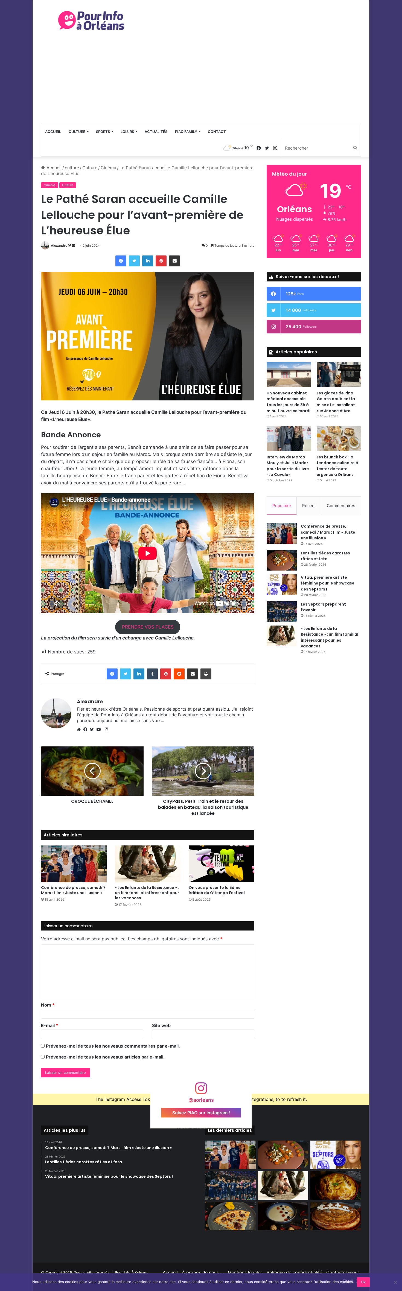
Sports (103, 131)
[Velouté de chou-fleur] (283, 1216)
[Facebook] (86, 729)
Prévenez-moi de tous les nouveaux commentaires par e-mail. (113, 1046)
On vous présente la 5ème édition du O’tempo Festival (217, 890)
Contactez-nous (343, 1272)
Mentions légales (245, 1272)
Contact (217, 131)
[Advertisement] (201, 82)
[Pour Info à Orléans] (91, 20)
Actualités (156, 131)
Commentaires (341, 505)
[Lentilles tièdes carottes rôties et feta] (282, 560)
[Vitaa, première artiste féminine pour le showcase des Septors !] (282, 584)
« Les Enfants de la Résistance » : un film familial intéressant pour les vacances (147, 893)
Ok (363, 1282)
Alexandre (59, 245)
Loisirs (127, 131)
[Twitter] (93, 729)
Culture (77, 131)
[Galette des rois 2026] (335, 1216)
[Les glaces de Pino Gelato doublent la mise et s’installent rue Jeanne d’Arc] (339, 374)
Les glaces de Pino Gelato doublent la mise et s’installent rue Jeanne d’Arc (336, 402)
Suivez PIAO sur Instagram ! (201, 1112)
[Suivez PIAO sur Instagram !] (201, 1091)
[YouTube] (100, 729)
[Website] (80, 729)
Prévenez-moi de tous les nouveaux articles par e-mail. (105, 1057)
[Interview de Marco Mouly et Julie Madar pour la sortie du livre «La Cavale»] (289, 438)
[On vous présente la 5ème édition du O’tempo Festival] (221, 863)
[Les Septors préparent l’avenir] (282, 611)
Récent (309, 505)
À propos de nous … (203, 1272)
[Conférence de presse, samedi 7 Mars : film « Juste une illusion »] (74, 863)
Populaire (281, 505)
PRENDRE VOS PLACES (148, 627)
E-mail (49, 1025)
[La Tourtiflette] (335, 1185)
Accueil (53, 131)
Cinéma (108, 167)
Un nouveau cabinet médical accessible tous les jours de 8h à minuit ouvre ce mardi (288, 402)
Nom (48, 1005)
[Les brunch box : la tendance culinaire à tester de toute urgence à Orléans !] (339, 438)
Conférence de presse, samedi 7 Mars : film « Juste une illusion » (73, 890)
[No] (395, 1282)
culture (72, 167)
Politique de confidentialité (294, 1272)
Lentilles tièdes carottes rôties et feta (325, 556)
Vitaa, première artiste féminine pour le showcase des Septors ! (327, 583)
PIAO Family (186, 131)
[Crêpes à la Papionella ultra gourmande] (230, 1216)
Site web (161, 1025)
